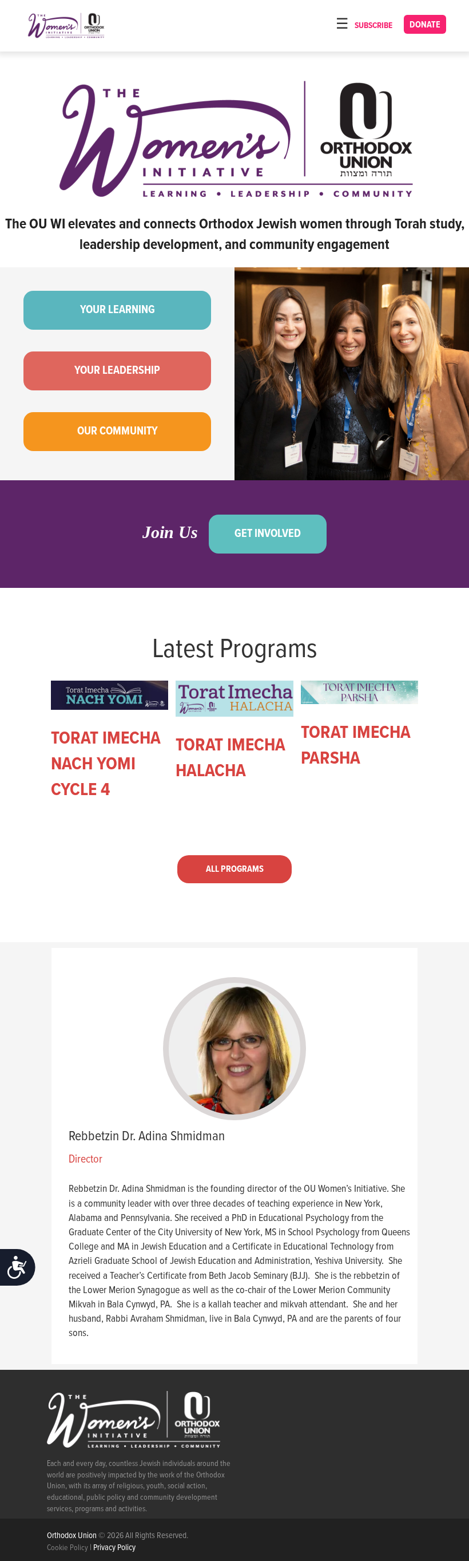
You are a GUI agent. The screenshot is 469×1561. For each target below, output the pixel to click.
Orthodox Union (72, 1536)
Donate (425, 25)
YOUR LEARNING (117, 310)
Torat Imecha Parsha (356, 745)
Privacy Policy (114, 1548)
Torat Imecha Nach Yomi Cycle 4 (106, 764)
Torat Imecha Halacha (230, 758)
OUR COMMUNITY (117, 431)
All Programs (235, 869)
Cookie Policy (67, 1548)
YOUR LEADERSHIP (117, 370)
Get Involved (267, 534)
